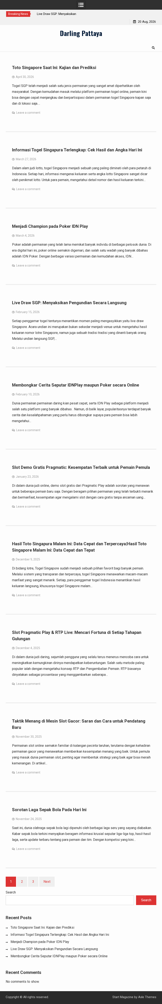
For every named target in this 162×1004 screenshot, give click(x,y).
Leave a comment (28, 112)
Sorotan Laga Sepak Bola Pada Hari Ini (49, 809)
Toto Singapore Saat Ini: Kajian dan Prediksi (54, 67)
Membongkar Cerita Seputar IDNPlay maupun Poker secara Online (75, 385)
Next (46, 882)
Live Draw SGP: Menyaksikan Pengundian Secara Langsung (69, 302)
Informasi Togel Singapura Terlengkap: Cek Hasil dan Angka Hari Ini (77, 149)
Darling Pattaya (81, 33)
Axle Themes (147, 997)
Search (11, 892)
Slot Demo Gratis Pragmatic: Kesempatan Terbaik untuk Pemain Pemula (81, 467)
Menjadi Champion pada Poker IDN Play (50, 226)
